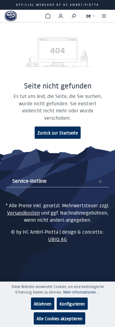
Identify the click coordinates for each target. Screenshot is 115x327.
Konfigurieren (72, 303)
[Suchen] (74, 16)
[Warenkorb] (48, 16)
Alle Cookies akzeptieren (59, 318)
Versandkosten (23, 213)
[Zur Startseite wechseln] (11, 16)
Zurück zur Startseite (57, 132)
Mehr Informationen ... (81, 292)
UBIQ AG (57, 239)
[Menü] (104, 16)
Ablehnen (43, 303)
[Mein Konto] (61, 16)
